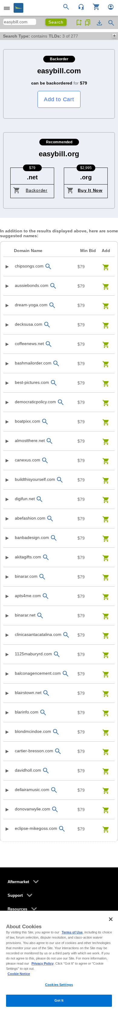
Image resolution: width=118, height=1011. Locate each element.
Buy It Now (90, 190)
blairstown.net (28, 692)
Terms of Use (72, 932)
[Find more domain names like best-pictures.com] (54, 383)
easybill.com (59, 71)
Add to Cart (59, 99)
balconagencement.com (38, 673)
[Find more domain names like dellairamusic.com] (54, 790)
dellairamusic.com (32, 789)
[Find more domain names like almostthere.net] (49, 441)
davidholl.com (28, 770)
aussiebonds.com (31, 285)
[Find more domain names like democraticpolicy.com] (61, 402)
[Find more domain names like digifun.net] (39, 499)
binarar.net (25, 615)
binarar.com (26, 576)
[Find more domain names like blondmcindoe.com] (56, 732)
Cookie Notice (19, 974)
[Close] (110, 919)
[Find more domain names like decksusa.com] (47, 325)
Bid (88, 250)
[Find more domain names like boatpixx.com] (45, 421)
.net (32, 177)
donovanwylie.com (32, 808)
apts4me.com (28, 595)
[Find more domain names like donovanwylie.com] (55, 809)
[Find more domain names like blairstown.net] (46, 693)
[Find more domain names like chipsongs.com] (48, 266)
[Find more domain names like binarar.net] (40, 615)
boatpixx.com (27, 421)
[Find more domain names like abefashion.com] (50, 518)
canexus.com (27, 459)
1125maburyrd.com (33, 653)
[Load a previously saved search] (87, 22)
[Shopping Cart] (94, 6)
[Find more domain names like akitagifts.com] (46, 557)
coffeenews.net (29, 343)
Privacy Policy (42, 963)
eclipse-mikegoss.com (36, 828)
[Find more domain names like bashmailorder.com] (56, 363)
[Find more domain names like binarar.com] (42, 577)
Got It (59, 1000)
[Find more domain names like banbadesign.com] (54, 538)
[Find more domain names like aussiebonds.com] (53, 286)
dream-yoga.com (31, 304)
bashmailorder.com (33, 363)
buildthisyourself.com (35, 479)
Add (106, 250)
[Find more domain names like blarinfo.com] (43, 712)
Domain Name (28, 250)
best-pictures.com (32, 382)
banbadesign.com (32, 537)
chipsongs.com (29, 266)
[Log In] (108, 6)
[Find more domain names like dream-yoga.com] (52, 305)
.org (86, 177)
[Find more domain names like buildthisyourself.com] (60, 480)
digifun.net (25, 498)
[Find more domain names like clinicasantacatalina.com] (66, 635)
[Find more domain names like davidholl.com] (46, 770)
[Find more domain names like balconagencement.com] (65, 674)
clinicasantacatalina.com (38, 634)
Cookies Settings (59, 984)
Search (56, 22)
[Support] (79, 6)
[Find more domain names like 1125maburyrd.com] (57, 654)
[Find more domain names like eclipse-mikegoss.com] (62, 829)
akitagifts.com (28, 556)
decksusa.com (28, 324)
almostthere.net (30, 440)
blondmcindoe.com (33, 731)
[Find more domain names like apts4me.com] (45, 596)
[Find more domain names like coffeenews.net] (48, 344)
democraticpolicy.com (35, 401)
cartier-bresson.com (34, 750)
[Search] (67, 6)
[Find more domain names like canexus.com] (45, 460)
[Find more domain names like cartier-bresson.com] (58, 751)
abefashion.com (30, 518)
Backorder (37, 190)
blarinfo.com (26, 712)
